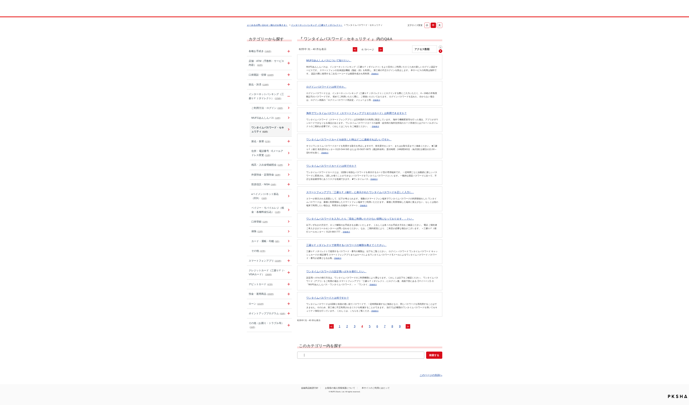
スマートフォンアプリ (265, 260)
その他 (258, 250)
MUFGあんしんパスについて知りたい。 (328, 60)
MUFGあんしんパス (265, 117)
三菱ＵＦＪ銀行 (413, 9)
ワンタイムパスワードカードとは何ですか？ (331, 165)
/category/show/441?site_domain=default (288, 313)
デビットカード (261, 284)
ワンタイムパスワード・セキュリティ (267, 129)
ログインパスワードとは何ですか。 (326, 86)
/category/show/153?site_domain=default (288, 261)
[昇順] (440, 47)
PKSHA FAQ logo (677, 396)
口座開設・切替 (261, 74)
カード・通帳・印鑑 (265, 241)
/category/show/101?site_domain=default (288, 284)
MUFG (277, 8)
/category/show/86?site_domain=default (288, 51)
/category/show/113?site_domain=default (288, 63)
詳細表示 (375, 74)
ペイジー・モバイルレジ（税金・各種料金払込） (267, 209)
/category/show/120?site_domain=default (288, 141)
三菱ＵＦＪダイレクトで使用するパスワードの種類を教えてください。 (346, 245)
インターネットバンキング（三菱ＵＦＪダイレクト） (317, 25)
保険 (257, 231)
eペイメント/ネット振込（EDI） (265, 196)
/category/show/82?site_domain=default (288, 294)
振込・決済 (259, 84)
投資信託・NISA (263, 184)
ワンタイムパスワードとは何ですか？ (327, 297)
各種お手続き (260, 51)
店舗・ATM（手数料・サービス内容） (266, 63)
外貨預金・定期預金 (265, 174)
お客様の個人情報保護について (340, 388)
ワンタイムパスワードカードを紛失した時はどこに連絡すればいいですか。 (349, 139)
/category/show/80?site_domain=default (288, 84)
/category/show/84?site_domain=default (288, 96)
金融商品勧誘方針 (309, 388)
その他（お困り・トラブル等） (266, 325)
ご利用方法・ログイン (267, 107)
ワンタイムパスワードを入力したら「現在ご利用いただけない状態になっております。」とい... (360, 218)
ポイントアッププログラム (267, 313)
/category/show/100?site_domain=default (288, 184)
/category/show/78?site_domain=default (288, 325)
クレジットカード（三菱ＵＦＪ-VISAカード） (267, 272)
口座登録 (259, 221)
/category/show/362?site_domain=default (288, 272)
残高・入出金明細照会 (267, 164)
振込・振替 (260, 141)
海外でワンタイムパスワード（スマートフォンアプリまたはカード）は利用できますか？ (356, 113)
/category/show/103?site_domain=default (288, 304)
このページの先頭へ (431, 375)
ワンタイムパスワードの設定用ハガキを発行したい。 (336, 271)
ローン (256, 303)
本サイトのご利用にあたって (376, 388)
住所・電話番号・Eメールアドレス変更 (267, 153)
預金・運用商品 (261, 293)
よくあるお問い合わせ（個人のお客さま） (267, 25)
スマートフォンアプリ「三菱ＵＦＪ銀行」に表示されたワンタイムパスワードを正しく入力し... (360, 192)
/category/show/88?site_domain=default (288, 75)
